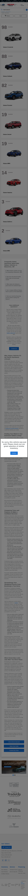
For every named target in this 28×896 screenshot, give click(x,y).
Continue (14, 453)
